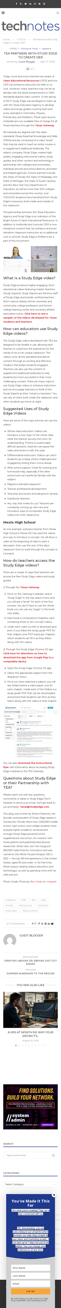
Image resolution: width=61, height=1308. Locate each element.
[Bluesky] (26, 3)
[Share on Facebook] (39, 923)
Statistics (43, 905)
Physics (9, 905)
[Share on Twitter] (42, 923)
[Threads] (44, 3)
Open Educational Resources (21, 80)
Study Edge (11, 911)
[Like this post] (35, 923)
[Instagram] (35, 3)
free (23, 900)
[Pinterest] (39, 3)
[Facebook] (16, 3)
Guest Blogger (27, 61)
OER (33, 900)
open (43, 900)
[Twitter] (21, 3)
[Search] (57, 13)
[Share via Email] (52, 923)
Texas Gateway (44, 125)
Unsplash (51, 881)
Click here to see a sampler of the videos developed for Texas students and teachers (30, 317)
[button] (6, 1019)
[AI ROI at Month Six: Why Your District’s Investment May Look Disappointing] (30, 1010)
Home (6, 39)
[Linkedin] (30, 3)
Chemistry (10, 900)
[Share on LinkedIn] (49, 923)
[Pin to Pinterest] (46, 923)
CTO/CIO (21, 39)
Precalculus (25, 905)
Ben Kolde (36, 881)
